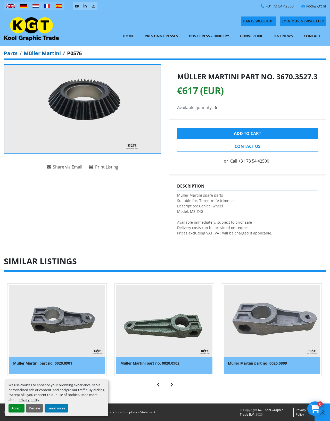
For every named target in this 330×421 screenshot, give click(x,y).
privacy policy (29, 399)
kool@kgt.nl (316, 6)
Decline (34, 408)
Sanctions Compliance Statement (131, 412)
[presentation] (158, 383)
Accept (16, 408)
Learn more (56, 408)
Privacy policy (301, 412)
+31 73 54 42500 (280, 6)
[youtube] (77, 6)
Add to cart (247, 133)
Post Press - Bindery (209, 35)
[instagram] (93, 6)
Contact (312, 35)
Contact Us (247, 146)
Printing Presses (161, 35)
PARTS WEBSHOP (258, 21)
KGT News (283, 35)
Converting (251, 35)
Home (128, 35)
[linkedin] (85, 6)
